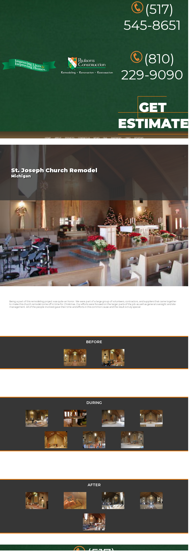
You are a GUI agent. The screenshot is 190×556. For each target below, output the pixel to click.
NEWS (96, 138)
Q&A (105, 138)
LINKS (127, 138)
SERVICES (69, 138)
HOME (48, 138)
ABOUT (58, 138)
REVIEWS (138, 138)
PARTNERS (116, 138)
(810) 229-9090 (152, 67)
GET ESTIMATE (153, 115)
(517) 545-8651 (152, 17)
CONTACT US (84, 138)
